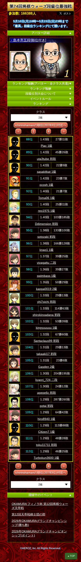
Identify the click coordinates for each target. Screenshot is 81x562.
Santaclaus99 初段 (46, 340)
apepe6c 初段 (46, 392)
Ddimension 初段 (46, 224)
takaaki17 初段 (47, 354)
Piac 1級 (46, 145)
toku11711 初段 (46, 445)
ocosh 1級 (46, 184)
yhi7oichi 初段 (46, 301)
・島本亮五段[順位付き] (28, 40)
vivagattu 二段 (46, 262)
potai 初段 (46, 405)
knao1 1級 (47, 249)
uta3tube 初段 (46, 159)
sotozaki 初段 (46, 236)
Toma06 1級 (46, 198)
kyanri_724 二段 (46, 380)
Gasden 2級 (46, 366)
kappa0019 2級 (46, 289)
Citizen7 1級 (46, 431)
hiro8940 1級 (46, 419)
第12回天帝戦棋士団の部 (28, 514)
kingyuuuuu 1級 (46, 327)
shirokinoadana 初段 (46, 315)
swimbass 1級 (46, 275)
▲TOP (71, 555)
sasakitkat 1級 (46, 171)
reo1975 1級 (46, 210)
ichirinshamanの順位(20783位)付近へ (40, 125)
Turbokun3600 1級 (46, 457)
